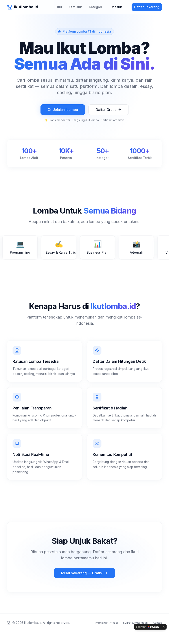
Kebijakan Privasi (107, 622)
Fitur (58, 7)
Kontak (157, 622)
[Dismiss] (163, 626)
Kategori (95, 7)
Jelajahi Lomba (65, 109)
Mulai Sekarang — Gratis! (82, 573)
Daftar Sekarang (146, 7)
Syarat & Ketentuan (135, 622)
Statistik (75, 7)
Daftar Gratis (106, 109)
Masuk (117, 7)
